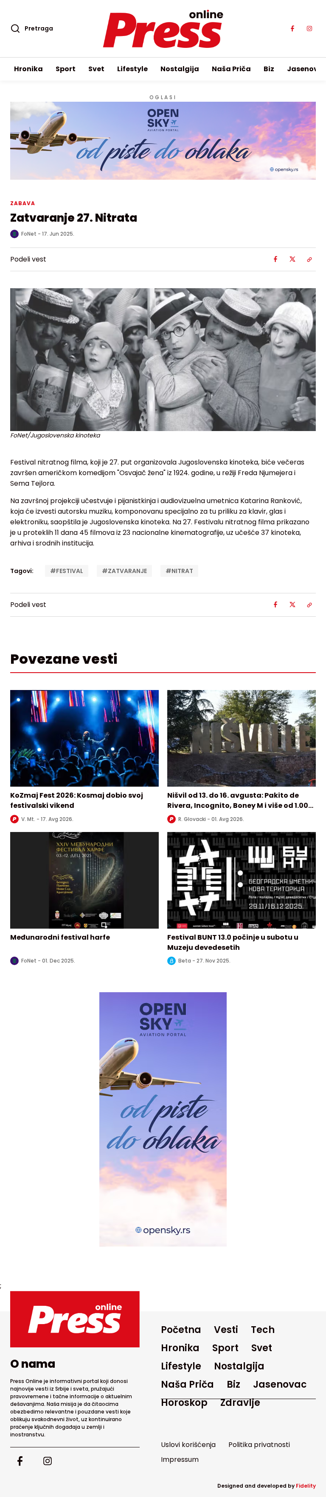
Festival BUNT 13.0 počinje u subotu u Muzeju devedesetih (232, 942)
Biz (269, 69)
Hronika (28, 69)
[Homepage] (163, 29)
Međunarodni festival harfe (60, 937)
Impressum (180, 1459)
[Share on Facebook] (275, 259)
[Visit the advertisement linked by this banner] (163, 141)
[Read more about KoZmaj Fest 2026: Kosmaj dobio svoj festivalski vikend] (84, 738)
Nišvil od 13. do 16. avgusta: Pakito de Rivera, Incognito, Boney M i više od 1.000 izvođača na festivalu (240, 805)
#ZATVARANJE (124, 571)
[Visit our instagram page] (309, 28)
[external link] (163, 1119)
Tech (263, 1329)
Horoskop (184, 1402)
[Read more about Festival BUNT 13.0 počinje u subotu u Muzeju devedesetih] (241, 880)
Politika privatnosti (259, 1445)
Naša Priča (231, 69)
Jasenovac (280, 1384)
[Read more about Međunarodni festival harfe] (84, 880)
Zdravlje (240, 1402)
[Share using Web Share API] (309, 259)
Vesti (226, 1329)
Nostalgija (179, 69)
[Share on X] (292, 259)
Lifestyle (132, 69)
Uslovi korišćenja (188, 1445)
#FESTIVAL (66, 571)
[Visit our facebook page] (292, 28)
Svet (96, 69)
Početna (181, 1329)
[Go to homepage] (75, 1319)
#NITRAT (179, 571)
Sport (66, 69)
